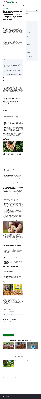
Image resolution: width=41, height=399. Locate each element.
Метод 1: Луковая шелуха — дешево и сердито (13, 64)
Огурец (28, 48)
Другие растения (29, 25)
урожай (10, 309)
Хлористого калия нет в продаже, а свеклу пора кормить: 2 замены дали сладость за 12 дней (7, 351)
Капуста (28, 36)
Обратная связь (14, 5)
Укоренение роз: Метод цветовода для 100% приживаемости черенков (32, 351)
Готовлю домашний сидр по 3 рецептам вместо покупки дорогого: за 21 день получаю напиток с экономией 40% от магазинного (20, 352)
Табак (27, 41)
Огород (28, 21)
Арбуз (27, 45)
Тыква (27, 49)
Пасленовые (28, 37)
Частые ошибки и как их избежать (11, 73)
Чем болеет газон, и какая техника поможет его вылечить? (32, 369)
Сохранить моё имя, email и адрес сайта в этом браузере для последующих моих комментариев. (12, 332)
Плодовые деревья (29, 56)
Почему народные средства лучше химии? (13, 70)
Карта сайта (20, 5)
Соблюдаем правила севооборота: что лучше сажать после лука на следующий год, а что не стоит (19, 370)
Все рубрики (25, 5)
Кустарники (28, 52)
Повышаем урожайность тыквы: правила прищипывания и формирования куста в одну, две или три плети (8, 387)
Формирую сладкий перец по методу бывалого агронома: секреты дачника (20, 386)
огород (7, 309)
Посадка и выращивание (31, 19)
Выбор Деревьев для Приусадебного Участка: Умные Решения (7, 369)
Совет (28, 63)
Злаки (28, 29)
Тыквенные (28, 44)
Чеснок (28, 24)
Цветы (28, 60)
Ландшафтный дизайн (30, 16)
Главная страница (6, 5)
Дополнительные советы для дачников (12, 71)
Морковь (28, 33)
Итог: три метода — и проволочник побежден (13, 74)
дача (4, 309)
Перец (28, 40)
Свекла (28, 28)
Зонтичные (28, 32)
